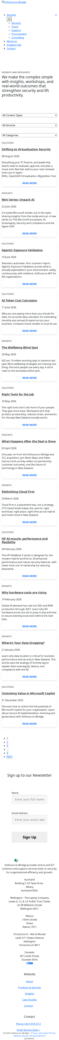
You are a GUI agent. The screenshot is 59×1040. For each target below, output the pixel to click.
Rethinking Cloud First (18, 491)
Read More (29, 183)
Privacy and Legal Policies (43, 1033)
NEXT (10, 756)
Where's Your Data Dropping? (23, 643)
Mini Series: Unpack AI (18, 199)
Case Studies (29, 999)
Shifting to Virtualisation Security (26, 149)
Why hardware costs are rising (24, 592)
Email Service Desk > (28, 1030)
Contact (11, 48)
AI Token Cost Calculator (19, 300)
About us (12, 41)
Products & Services (29, 987)
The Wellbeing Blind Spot (20, 347)
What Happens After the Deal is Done (29, 441)
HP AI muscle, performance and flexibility (25, 540)
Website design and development (29, 1036)
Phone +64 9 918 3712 (28, 1024)
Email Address (20, 813)
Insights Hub (14, 45)
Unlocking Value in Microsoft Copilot (28, 693)
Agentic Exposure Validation (22, 250)
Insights (29, 993)
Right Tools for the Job (18, 394)
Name (15, 793)
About (29, 981)
